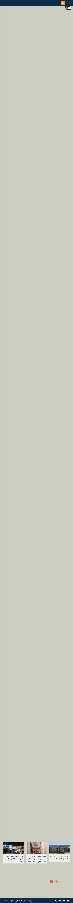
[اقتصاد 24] (68, 8)
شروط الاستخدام (21, 901)
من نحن (29, 901)
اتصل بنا (7, 901)
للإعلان (13, 901)
